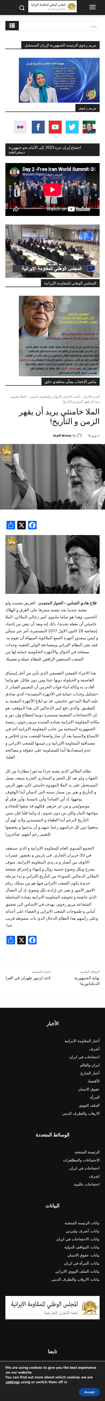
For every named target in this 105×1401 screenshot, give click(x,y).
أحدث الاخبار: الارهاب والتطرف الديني (55, 396)
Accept (89, 1392)
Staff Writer (62, 436)
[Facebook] (32, 526)
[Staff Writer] (80, 435)
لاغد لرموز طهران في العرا (28, 978)
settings (13, 1382)
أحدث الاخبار (91, 396)
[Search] (12, 25)
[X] (21, 526)
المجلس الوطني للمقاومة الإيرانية (70, 283)
